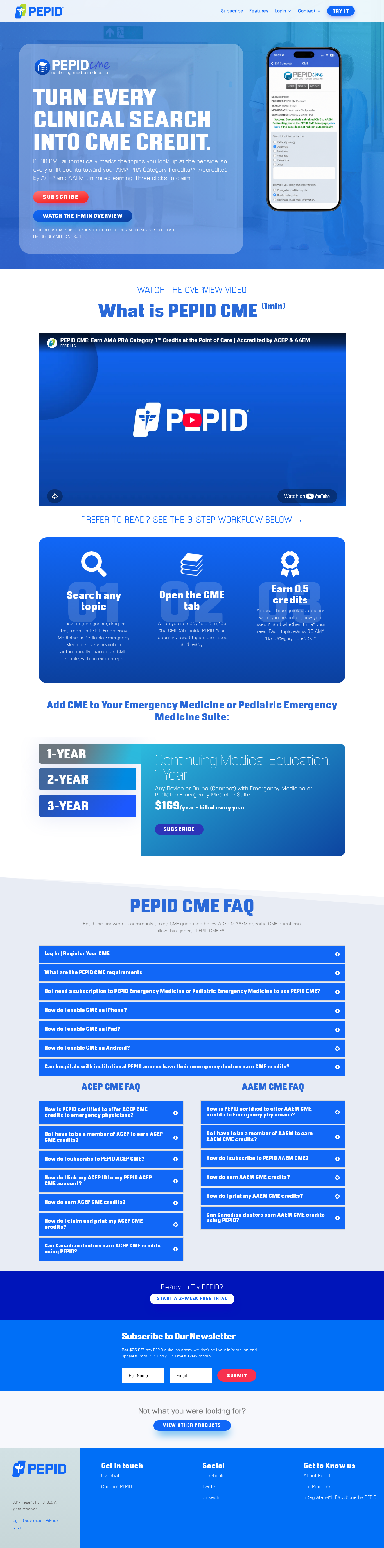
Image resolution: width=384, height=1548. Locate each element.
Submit (237, 1376)
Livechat (111, 1475)
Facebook (212, 1475)
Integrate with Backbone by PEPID (340, 1497)
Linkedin (211, 1497)
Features (259, 11)
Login (280, 11)
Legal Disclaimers (26, 1521)
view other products (192, 1425)
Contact (306, 11)
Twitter (209, 1486)
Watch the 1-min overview (83, 216)
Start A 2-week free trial (192, 1298)
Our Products (318, 1486)
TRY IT (341, 11)
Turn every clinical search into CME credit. (122, 121)
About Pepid (317, 1475)
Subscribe (232, 11)
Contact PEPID (116, 1486)
